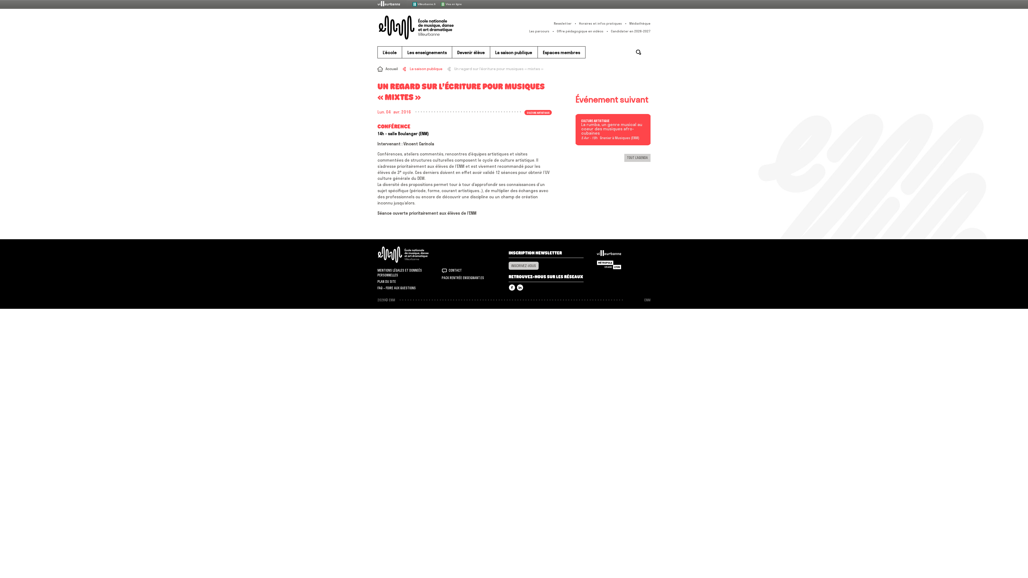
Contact (455, 270)
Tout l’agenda (637, 157)
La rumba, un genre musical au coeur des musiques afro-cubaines (611, 129)
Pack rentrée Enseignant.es (463, 278)
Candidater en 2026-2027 (631, 31)
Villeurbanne (609, 254)
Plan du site (386, 281)
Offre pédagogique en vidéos (580, 31)
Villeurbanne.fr (426, 3)
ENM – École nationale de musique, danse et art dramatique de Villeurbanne (427, 27)
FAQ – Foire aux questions (396, 288)
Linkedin (520, 287)
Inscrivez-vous (523, 265)
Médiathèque (640, 23)
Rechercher (638, 52)
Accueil (392, 68)
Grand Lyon (609, 265)
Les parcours (539, 31)
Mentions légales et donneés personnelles (399, 272)
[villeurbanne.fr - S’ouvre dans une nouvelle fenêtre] (392, 4)
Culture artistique (595, 121)
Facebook (512, 287)
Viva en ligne (453, 3)
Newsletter (563, 23)
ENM (410, 254)
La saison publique (426, 68)
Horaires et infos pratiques (600, 23)
